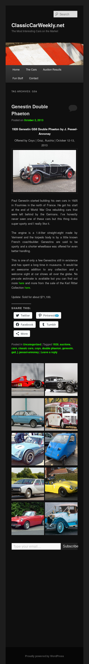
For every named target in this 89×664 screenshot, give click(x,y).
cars (14, 348)
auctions (65, 344)
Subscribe (70, 546)
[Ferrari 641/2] (27, 380)
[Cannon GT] (27, 450)
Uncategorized (32, 344)
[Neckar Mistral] (27, 415)
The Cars (31, 69)
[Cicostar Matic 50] (61, 450)
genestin (67, 348)
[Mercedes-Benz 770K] (61, 380)
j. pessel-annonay (28, 352)
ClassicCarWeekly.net (37, 25)
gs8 (13, 352)
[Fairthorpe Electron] (61, 484)
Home (16, 69)
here (21, 283)
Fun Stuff (18, 78)
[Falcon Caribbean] (27, 519)
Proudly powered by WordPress (44, 656)
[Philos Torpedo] (61, 519)
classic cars (25, 348)
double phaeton (51, 348)
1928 (55, 344)
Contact (33, 78)
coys (38, 348)
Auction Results (52, 69)
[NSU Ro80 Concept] (27, 484)
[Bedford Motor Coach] (61, 415)
